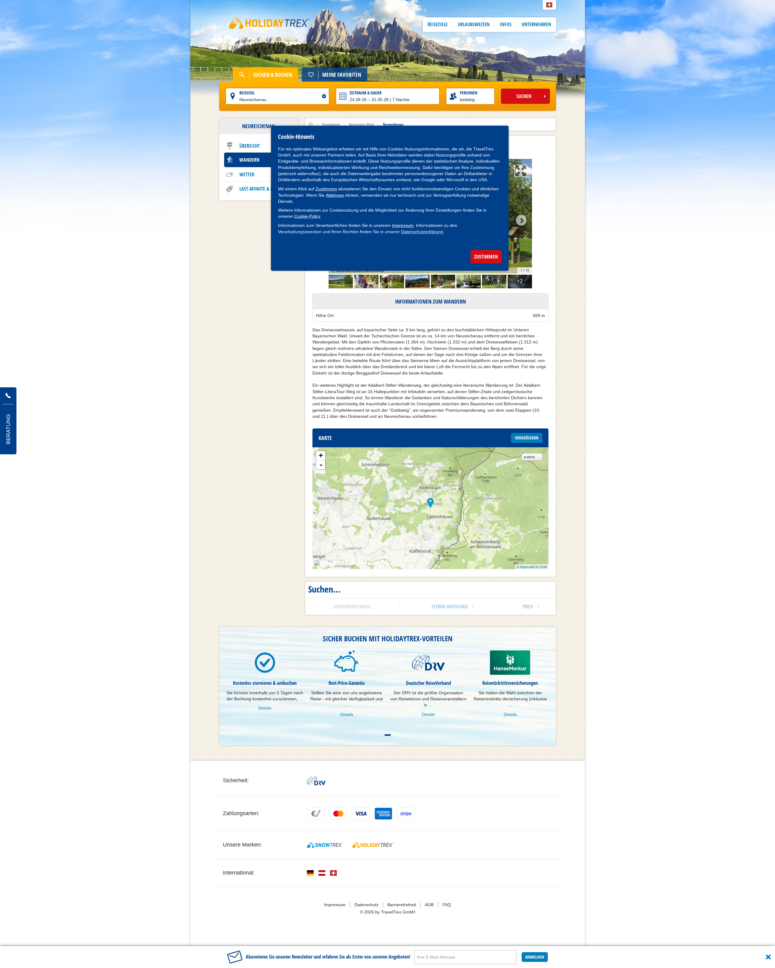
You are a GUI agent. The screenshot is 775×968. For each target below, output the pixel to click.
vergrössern (526, 438)
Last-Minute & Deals (260, 188)
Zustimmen (326, 188)
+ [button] (321, 455)
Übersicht (249, 146)
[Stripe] (406, 814)
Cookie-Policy (307, 216)
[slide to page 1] (388, 735)
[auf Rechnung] (316, 814)
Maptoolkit (527, 566)
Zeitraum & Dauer (366, 93)
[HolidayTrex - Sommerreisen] (372, 845)
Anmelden (534, 957)
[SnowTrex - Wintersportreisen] (325, 845)
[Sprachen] (310, 873)
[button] (549, 5)
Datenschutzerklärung (422, 231)
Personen (468, 93)
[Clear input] (324, 96)
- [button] (321, 464)
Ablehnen (335, 195)
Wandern (249, 160)
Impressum (403, 225)
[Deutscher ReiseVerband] (316, 780)
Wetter (246, 174)
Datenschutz (366, 904)
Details (264, 708)
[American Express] (383, 814)
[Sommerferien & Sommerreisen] (269, 24)
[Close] (768, 957)
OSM (543, 566)
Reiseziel (247, 93)
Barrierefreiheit (401, 904)
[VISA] (361, 814)
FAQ (446, 904)
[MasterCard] (338, 814)
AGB (429, 904)
